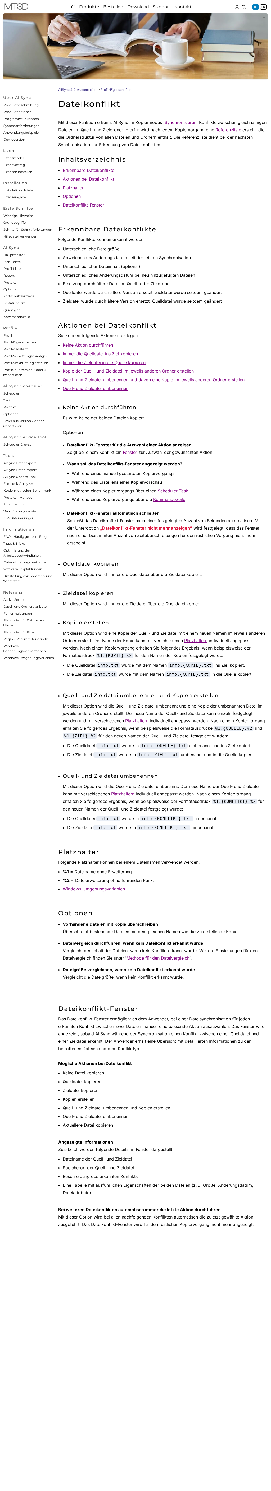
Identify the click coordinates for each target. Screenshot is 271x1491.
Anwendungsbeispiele (21, 133)
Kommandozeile (16, 317)
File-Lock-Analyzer (18, 484)
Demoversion (14, 139)
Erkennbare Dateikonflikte (88, 170)
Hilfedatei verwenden (20, 236)
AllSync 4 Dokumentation (77, 90)
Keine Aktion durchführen (88, 345)
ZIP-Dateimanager (18, 518)
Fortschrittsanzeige (18, 296)
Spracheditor (13, 504)
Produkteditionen (17, 112)
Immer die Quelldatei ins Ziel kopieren (100, 353)
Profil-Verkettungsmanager (25, 356)
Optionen (11, 289)
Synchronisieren (180, 122)
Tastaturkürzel (14, 303)
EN (263, 6)
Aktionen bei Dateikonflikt (88, 179)
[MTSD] (16, 7)
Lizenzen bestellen (17, 172)
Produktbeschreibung (21, 105)
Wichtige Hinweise (18, 216)
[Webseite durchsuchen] (244, 6)
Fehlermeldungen (17, 613)
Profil (7, 335)
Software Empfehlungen (22, 569)
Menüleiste (12, 262)
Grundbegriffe (14, 223)
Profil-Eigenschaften (19, 342)
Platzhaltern (195, 640)
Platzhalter (73, 187)
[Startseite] (73, 7)
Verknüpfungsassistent (21, 511)
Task (7, 400)
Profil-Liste (12, 269)
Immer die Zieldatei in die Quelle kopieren (104, 362)
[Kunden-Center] (237, 6)
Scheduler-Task (173, 491)
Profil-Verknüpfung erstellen (25, 363)
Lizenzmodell (13, 158)
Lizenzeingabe (14, 197)
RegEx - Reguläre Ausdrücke (26, 639)
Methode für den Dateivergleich (158, 958)
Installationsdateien (19, 190)
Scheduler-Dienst (17, 444)
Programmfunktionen (21, 119)
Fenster (130, 452)
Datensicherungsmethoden (25, 562)
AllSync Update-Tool (19, 477)
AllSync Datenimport (20, 470)
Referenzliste (228, 129)
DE (256, 6)
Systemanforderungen (21, 126)
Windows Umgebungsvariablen (28, 658)
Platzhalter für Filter (19, 632)
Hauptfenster (14, 255)
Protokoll (10, 282)
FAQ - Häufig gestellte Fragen (27, 537)
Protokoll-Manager (18, 497)
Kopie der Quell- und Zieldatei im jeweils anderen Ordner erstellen (128, 371)
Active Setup (13, 600)
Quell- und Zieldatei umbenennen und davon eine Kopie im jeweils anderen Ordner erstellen (154, 379)
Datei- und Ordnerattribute (25, 606)
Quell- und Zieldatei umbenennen (95, 388)
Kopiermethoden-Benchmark (27, 490)
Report (9, 275)
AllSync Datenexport (19, 463)
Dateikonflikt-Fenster (83, 205)
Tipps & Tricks (14, 543)
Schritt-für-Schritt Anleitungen (27, 229)
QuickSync (11, 310)
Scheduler (11, 393)
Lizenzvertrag (14, 165)
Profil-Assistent (15, 349)
